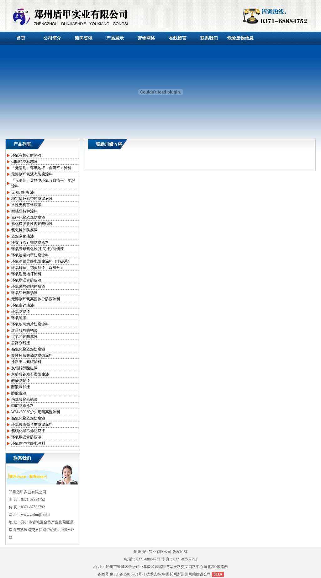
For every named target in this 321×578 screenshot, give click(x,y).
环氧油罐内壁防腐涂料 (30, 255)
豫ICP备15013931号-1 (127, 574)
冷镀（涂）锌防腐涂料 (30, 242)
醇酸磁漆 (18, 393)
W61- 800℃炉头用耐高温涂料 (35, 412)
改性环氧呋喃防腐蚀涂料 (32, 355)
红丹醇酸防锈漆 (24, 330)
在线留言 (178, 38)
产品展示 (115, 38)
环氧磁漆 (18, 318)
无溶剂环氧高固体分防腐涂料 (35, 299)
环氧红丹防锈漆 (24, 293)
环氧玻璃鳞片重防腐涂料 (32, 424)
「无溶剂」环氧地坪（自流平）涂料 (41, 168)
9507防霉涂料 (22, 406)
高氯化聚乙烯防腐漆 (28, 349)
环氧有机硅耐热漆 (26, 155)
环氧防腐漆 (20, 311)
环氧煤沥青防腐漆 (26, 280)
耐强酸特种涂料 (24, 211)
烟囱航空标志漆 (24, 161)
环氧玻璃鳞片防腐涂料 (30, 324)
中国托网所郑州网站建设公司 (186, 574)
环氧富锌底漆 (22, 305)
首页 (21, 38)
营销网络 (146, 38)
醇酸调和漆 (20, 387)
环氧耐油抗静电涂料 (28, 443)
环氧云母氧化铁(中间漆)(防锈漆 (37, 249)
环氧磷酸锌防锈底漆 (28, 286)
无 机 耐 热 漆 (22, 192)
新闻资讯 (83, 38)
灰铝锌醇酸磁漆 (24, 368)
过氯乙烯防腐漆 (24, 336)
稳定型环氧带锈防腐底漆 (32, 198)
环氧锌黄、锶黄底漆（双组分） (37, 267)
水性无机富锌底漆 (26, 205)
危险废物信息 (240, 38)
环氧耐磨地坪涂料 (26, 274)
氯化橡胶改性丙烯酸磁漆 (32, 224)
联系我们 (209, 38)
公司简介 (52, 38)
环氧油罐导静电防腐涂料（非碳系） (41, 261)
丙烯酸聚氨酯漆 (24, 399)
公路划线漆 (20, 343)
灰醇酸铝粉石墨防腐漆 (30, 374)
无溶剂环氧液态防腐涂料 (32, 174)
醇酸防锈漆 (20, 380)
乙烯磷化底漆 (22, 236)
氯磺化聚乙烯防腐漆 (28, 217)
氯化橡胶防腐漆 (24, 230)
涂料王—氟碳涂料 (26, 362)
